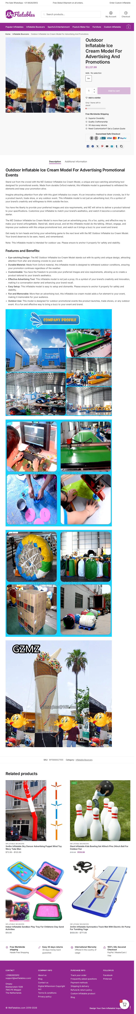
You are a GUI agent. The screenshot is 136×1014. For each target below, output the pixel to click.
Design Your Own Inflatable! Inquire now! (109, 1008)
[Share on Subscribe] (111, 146)
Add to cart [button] (36, 938)
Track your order (78, 975)
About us (42, 975)
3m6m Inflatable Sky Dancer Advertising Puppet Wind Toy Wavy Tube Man (34, 847)
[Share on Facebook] (92, 146)
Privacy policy (44, 996)
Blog (40, 979)
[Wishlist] (62, 784)
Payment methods (79, 982)
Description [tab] (55, 161)
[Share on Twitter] (97, 146)
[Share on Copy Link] (121, 146)
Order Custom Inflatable (120, 3)
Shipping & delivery (80, 986)
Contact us (43, 982)
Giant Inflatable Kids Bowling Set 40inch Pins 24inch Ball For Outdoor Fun (99, 847)
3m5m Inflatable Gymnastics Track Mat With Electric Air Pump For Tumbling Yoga (100, 928)
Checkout (126, 16)
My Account (111, 16)
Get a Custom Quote (116, 128)
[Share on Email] (107, 146)
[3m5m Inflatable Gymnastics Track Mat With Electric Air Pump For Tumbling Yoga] (100, 891)
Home (7, 34)
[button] (94, 89)
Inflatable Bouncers (20, 34)
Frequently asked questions (84, 979)
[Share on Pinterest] (102, 146)
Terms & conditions (47, 993)
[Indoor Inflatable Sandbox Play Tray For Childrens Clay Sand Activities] (36, 891)
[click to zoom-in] (43, 75)
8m (88, 78)
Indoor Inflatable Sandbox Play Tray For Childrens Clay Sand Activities (35, 928)
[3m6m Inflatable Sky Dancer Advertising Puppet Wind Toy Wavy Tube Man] (36, 810)
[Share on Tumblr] (116, 146)
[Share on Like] (88, 146)
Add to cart (114, 90)
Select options (35, 857)
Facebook (107, 975)
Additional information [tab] (76, 161)
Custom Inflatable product (83, 993)
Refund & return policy (81, 990)
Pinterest (107, 979)
